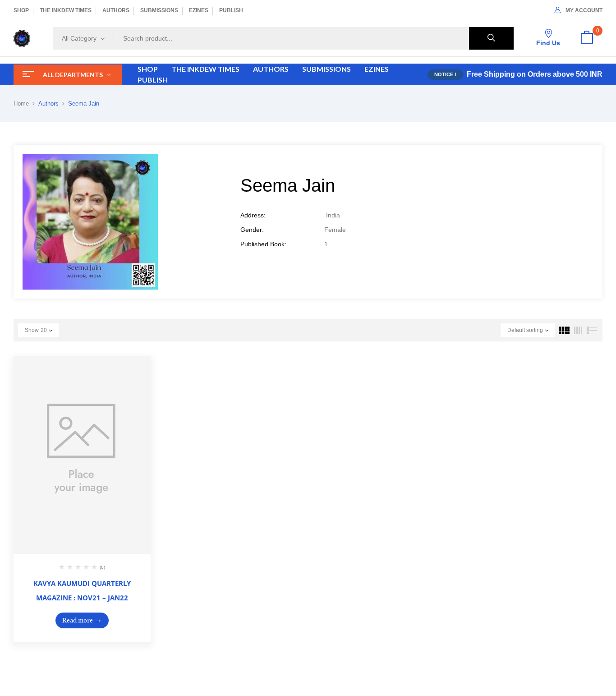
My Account (583, 10)
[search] (491, 38)
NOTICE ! (445, 74)
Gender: (252, 229)
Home (21, 103)
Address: (253, 215)
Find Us (548, 42)
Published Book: (263, 244)
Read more (77, 620)
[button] (586, 38)
